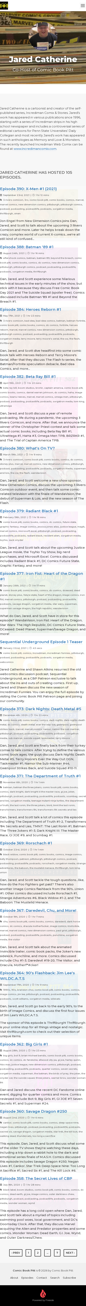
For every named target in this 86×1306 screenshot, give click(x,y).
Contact (41, 1277)
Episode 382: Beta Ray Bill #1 (28, 376)
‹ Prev (16, 1252)
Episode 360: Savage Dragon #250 (33, 1111)
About (14, 1277)
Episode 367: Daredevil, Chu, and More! (38, 910)
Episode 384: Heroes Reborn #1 (30, 309)
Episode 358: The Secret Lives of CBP (36, 1178)
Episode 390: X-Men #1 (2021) (28, 189)
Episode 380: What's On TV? (27, 448)
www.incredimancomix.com (35, 149)
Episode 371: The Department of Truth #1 (40, 776)
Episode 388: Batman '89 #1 (26, 247)
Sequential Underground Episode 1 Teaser (41, 642)
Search (55, 1277)
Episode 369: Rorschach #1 (26, 843)
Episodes (27, 1277)
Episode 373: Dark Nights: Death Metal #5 (40, 709)
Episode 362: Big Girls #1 (24, 1044)
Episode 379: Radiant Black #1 (29, 511)
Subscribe (69, 1277)
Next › (70, 1252)
